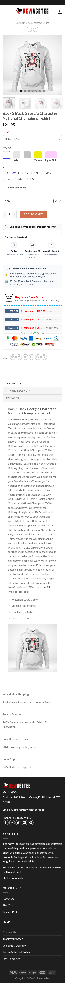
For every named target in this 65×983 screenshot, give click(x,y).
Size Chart (9, 905)
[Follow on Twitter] (18, 822)
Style (6, 132)
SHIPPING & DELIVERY (17, 390)
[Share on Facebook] (19, 357)
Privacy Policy (11, 912)
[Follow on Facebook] (6, 822)
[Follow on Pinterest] (31, 822)
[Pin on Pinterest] (38, 357)
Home (20, 23)
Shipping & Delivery (14, 945)
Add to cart (33, 214)
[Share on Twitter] (25, 357)
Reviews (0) (12, 398)
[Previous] (8, 65)
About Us (8, 898)
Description (13, 383)
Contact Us (9, 932)
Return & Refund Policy (16, 952)
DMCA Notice (11, 958)
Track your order (13, 938)
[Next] (57, 65)
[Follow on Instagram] (12, 822)
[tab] (32, 383)
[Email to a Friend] (31, 357)
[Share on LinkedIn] (44, 357)
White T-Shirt (38, 23)
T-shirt (46, 587)
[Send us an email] (24, 822)
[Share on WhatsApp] (13, 357)
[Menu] (5, 11)
